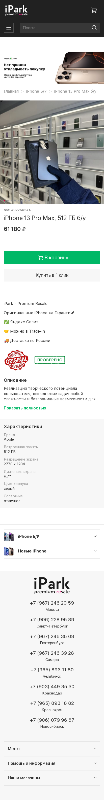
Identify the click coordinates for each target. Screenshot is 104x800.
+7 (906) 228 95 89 (52, 619)
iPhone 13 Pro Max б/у (75, 91)
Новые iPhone (32, 551)
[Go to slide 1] (4, 200)
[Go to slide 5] (18, 200)
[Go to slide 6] (22, 200)
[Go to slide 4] (15, 200)
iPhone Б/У (36, 91)
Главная (11, 91)
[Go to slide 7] (25, 200)
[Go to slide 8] (29, 200)
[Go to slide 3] (11, 200)
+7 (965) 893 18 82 (52, 703)
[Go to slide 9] (32, 200)
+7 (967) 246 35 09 (52, 636)
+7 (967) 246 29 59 (52, 603)
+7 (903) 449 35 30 (52, 686)
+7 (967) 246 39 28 (52, 653)
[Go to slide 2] (8, 200)
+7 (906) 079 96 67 (52, 720)
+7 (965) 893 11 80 (52, 670)
